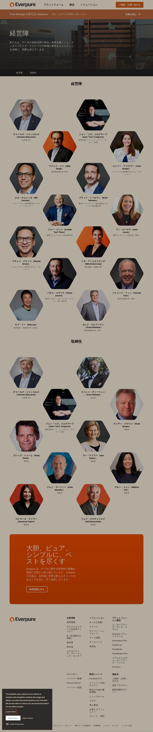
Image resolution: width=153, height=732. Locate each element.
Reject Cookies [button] (27, 718)
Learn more (11, 711)
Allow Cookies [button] (13, 718)
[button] (15, 724)
